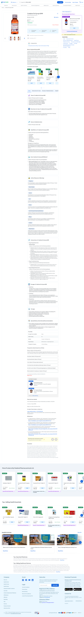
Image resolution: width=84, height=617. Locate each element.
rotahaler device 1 (53, 564)
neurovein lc (41, 560)
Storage (75, 43)
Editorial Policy (35, 395)
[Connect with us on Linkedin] (32, 580)
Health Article (6, 581)
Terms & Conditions (25, 587)
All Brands (5, 597)
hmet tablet (57, 558)
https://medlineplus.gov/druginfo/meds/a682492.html (39, 420)
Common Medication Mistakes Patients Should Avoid (41, 548)
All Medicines (6, 595)
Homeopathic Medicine (67, 5)
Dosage (70, 43)
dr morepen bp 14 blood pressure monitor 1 (41, 564)
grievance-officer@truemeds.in (48, 602)
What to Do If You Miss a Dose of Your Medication (14, 547)
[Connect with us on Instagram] (23, 580)
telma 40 (15, 558)
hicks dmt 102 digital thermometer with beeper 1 (23, 570)
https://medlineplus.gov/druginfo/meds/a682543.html (39, 424)
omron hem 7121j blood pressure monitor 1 (56, 570)
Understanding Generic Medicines (10, 592)
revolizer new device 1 (51, 571)
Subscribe (55, 585)
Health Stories (6, 584)
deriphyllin (57, 560)
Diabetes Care (46, 5)
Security (5, 603)
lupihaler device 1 (26, 567)
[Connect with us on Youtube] (29, 580)
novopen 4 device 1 (42, 571)
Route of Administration (47, 90)
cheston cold (28, 558)
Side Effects (58, 90)
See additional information (16, 613)
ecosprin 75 (40, 558)
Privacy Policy (24, 589)
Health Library (6, 586)
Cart (82, 2)
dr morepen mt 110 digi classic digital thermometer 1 (23, 564)
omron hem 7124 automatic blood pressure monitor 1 (39, 567)
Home (3, 7)
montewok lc (16, 560)
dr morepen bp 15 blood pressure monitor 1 (37, 569)
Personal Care (14, 5)
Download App (68, 2)
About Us (5, 579)
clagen (29, 560)
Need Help (6, 599)
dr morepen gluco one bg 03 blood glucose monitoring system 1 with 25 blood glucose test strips (46, 566)
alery (38, 560)
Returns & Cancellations (26, 593)
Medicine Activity (66, 41)
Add (32, 83)
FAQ (4, 601)
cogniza (23, 558)
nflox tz (20, 560)
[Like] (52, 439)
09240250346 (40, 411)
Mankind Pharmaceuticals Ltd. (32, 15)
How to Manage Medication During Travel (67, 547)
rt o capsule (51, 558)
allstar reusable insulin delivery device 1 (40, 570)
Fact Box (65, 47)
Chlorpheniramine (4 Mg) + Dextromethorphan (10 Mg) (38, 45)
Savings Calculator (7, 605)
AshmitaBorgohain (38, 382)
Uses (29, 90)
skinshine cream (34, 558)
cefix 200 (53, 560)
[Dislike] (56, 439)
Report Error (29, 375)
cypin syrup (34, 560)
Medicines (6, 5)
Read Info (56, 17)
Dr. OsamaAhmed (38, 390)
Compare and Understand (72, 31)
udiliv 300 (19, 558)
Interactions (65, 43)
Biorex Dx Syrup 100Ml (75, 18)
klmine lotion (25, 560)
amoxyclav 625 (46, 558)
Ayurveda (5, 590)
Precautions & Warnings (75, 41)
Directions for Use (36, 90)
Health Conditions (24, 5)
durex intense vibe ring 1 (34, 571)
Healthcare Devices (56, 5)
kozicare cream (47, 560)
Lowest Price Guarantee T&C (27, 595)
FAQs (69, 47)
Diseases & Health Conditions (9, 588)
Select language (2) (66, 11)
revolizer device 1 (53, 567)
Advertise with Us (7, 608)
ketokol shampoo (63, 558)
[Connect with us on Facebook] (26, 580)
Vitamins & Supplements (35, 5)
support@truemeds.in (31, 411)
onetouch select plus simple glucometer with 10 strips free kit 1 (57, 569)
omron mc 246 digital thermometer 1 (21, 569)
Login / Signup (75, 2)
